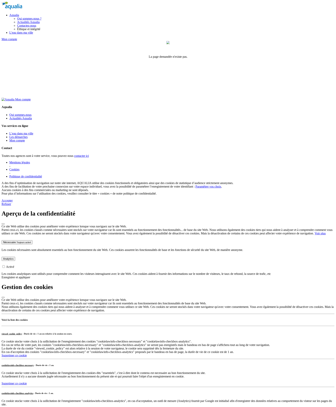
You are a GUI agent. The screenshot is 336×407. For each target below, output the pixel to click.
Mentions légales (19, 162)
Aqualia (14, 15)
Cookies (14, 169)
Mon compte (9, 39)
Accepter (7, 200)
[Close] (3, 223)
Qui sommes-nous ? (29, 18)
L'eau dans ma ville (21, 32)
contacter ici (81, 155)
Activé (10, 266)
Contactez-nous (26, 25)
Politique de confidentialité (25, 176)
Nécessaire (17, 242)
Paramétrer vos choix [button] (208, 186)
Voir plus (320, 233)
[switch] (3, 266)
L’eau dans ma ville (21, 133)
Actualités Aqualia (28, 22)
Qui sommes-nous (20, 114)
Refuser (6, 204)
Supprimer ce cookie (14, 355)
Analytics (8, 258)
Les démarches (18, 137)
